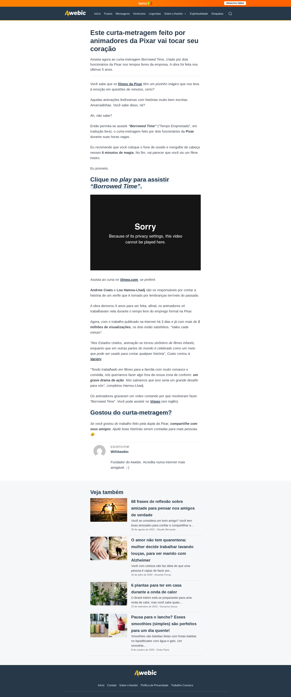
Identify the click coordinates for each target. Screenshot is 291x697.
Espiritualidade (199, 13)
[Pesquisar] (230, 13)
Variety (95, 359)
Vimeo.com (129, 279)
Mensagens (123, 13)
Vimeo (155, 401)
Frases (108, 13)
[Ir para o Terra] (145, 3)
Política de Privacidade (154, 685)
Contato (112, 685)
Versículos (139, 13)
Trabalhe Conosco (182, 685)
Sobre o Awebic (173, 13)
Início (97, 13)
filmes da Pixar (130, 84)
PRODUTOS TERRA (235, 3)
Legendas (155, 13)
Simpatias (217, 13)
